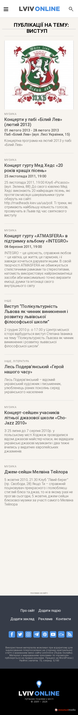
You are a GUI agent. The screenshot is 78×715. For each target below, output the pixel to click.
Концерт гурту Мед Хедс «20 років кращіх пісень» (33, 168)
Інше (7, 300)
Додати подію (49, 611)
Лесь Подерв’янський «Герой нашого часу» (34, 369)
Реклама (45, 619)
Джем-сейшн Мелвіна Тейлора (36, 471)
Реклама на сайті (39, 593)
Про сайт (27, 611)
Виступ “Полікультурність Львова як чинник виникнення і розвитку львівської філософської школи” (36, 314)
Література (21, 361)
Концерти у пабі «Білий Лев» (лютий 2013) (33, 122)
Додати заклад (22, 619)
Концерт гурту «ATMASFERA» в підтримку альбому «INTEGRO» (36, 238)
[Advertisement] (39, 551)
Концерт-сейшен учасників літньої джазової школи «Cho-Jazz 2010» (35, 418)
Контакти (63, 619)
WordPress (65, 658)
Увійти (23, 660)
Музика (10, 114)
